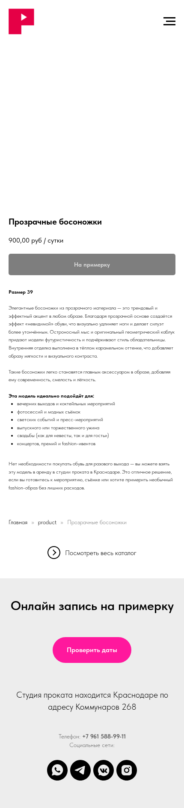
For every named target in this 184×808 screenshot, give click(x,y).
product (47, 522)
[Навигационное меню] (169, 21)
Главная (18, 522)
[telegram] (80, 770)
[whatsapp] (57, 770)
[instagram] (126, 770)
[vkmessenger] (103, 770)
